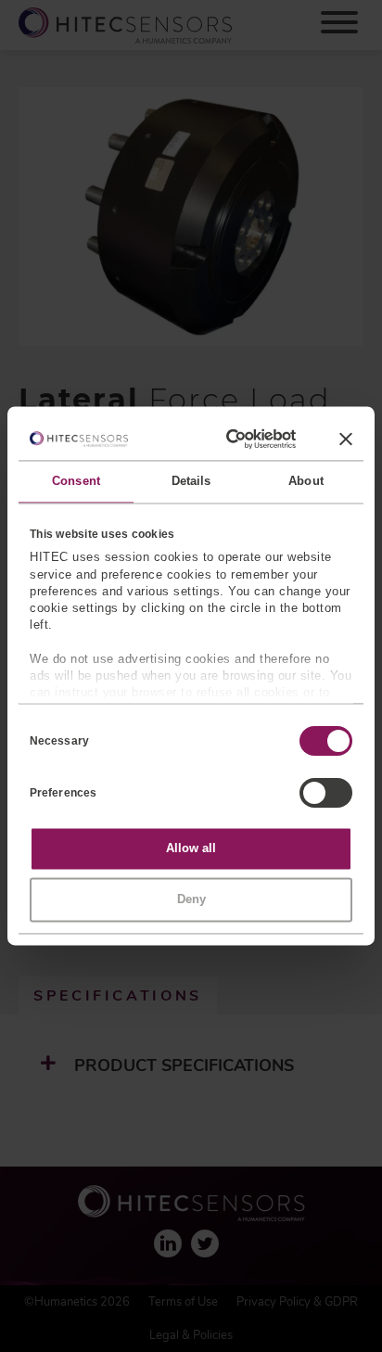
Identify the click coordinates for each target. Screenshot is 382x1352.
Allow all (191, 849)
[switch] (325, 794)
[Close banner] (345, 438)
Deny (191, 899)
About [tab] (306, 482)
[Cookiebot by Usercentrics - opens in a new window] (223, 438)
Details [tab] (191, 482)
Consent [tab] (76, 482)
